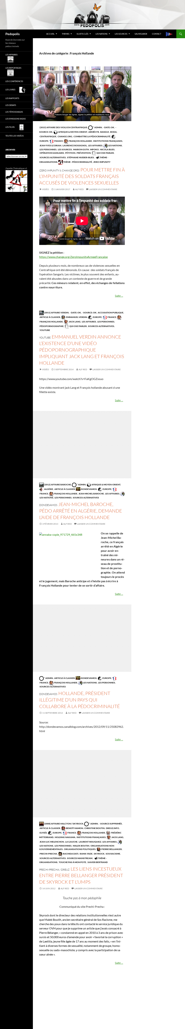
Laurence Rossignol (74, 145)
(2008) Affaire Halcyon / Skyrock (63, 823)
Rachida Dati (70, 853)
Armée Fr (93, 132)
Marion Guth (81, 149)
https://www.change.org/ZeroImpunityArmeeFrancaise (73, 257)
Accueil (50, 34)
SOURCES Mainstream (79, 858)
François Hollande (80, 141)
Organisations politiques (80, 849)
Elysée (43, 832)
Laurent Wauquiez (89, 841)
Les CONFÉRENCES (14, 81)
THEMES (65, 34)
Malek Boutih (80, 845)
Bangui (104, 132)
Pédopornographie (51, 326)
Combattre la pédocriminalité (91, 136)
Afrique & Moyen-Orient (72, 132)
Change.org (64, 136)
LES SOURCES (121, 34)
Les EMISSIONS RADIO (15, 118)
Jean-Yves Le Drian (50, 145)
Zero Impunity (101, 162)
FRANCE (58, 141)
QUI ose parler (105, 153)
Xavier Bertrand (97, 862)
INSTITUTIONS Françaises (107, 141)
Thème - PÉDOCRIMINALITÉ (77, 162)
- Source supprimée (110, 823)
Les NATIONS (101, 34)
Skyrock (98, 853)
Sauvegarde (141, 34)
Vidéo (45, 189)
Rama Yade (85, 853)
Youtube (44, 330)
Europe (97, 317)
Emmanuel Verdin (76, 317)
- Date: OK (108, 127)
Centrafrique (47, 136)
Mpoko (94, 149)
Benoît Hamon (74, 828)
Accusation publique (110, 312)
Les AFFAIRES (95, 145)
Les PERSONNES (48, 149)
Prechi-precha (48, 853)
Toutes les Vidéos (14, 136)
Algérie (48, 489)
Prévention (83, 153)
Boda (113, 132)
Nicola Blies (107, 149)
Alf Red (79, 189)
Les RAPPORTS (12, 98)
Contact (156, 34)
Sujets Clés (82, 34)
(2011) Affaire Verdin (56, 312)
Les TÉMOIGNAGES (14, 112)
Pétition (70, 153)
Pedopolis (12, 34)
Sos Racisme (112, 853)
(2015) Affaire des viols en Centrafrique (63, 127)
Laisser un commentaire (103, 189)
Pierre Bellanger (111, 849)
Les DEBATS (10, 105)
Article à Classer (49, 317)
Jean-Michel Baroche (91, 493)
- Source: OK (89, 312)
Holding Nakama (64, 837)
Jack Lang (74, 321)
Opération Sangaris (51, 153)
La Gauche (71, 841)
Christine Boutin (94, 828)
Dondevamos (88, 489)
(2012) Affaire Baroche (57, 484)
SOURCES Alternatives (52, 157)
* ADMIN (97, 127)
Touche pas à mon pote (72, 862)
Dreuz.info (112, 828)
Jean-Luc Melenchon (51, 841)
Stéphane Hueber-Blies (80, 157)
